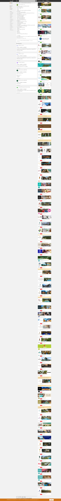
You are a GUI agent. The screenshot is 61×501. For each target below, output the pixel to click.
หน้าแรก (12, 5)
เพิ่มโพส (11, 3)
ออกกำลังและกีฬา (29, 2)
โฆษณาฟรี (11, 14)
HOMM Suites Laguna (21, 45)
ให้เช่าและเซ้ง (11, 16)
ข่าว (11, 7)
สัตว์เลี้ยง (11, 17)
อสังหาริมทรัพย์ (11, 13)
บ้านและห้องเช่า (11, 23)
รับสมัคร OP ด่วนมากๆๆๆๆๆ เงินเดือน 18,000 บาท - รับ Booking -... (20, 75)
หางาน (11, 6)
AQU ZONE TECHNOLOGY (21, 62)
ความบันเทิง (22, 2)
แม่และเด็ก (11, 21)
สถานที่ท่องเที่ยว (11, 19)
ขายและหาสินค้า (11, 12)
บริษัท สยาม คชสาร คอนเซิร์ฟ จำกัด (22, 80)
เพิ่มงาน (11, 2)
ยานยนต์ (11, 15)
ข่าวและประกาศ (11, 20)
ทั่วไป (10, 22)
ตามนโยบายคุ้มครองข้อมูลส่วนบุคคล (33, 499)
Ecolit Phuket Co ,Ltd (22, 4)
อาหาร (10, 18)
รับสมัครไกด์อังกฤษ (19, 83)
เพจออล (11, 8)
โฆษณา (11, 9)
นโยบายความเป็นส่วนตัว (29, 498)
